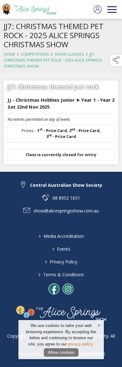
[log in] (98, 9)
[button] (116, 60)
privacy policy (80, 344)
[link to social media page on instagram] (68, 288)
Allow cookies (61, 352)
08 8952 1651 (66, 198)
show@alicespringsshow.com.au (66, 211)
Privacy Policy (61, 261)
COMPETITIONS (35, 54)
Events (61, 248)
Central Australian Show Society (66, 185)
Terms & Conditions (61, 274)
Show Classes (69, 54)
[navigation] (112, 9)
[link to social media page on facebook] (53, 288)
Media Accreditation (61, 236)
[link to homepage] (33, 9)
